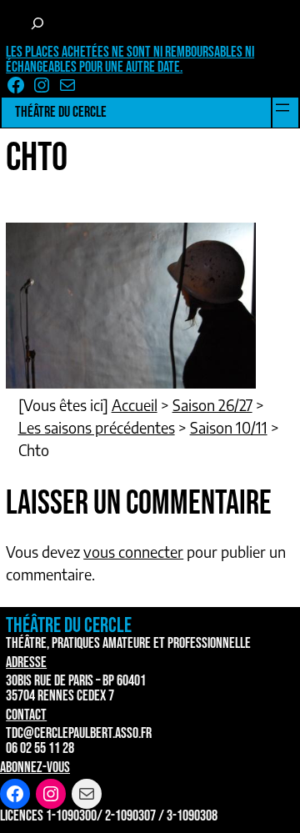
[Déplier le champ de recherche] (37, 23)
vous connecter (133, 551)
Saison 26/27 (212, 404)
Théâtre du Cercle (61, 112)
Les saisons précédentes (96, 427)
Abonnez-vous (35, 767)
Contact (26, 715)
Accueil (135, 404)
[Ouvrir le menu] (282, 108)
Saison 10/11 (229, 427)
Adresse (26, 662)
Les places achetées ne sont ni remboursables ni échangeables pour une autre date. (130, 59)
